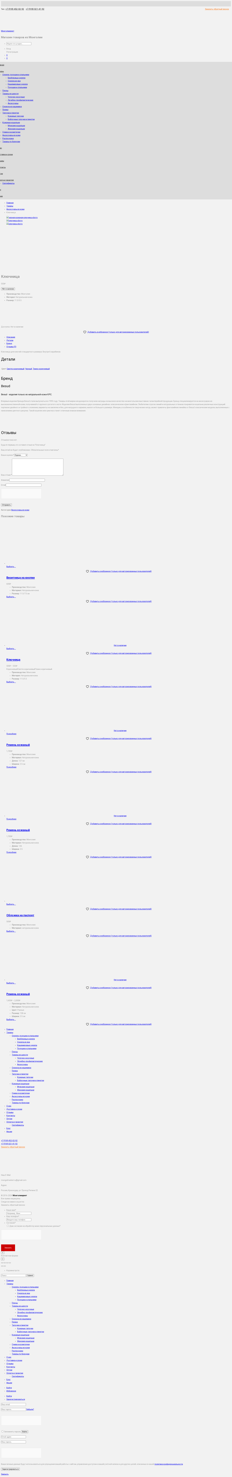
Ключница (13, 659)
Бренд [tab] (9, 343)
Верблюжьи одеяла (16, 78)
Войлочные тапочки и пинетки (21, 119)
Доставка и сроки (14, 1109)
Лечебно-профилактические (20, 100)
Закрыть (5, 1474)
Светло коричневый (15, 369)
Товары (9, 1032)
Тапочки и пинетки (10, 113)
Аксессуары (13, 103)
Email (3, 485)
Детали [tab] (9, 340)
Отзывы (9, 1112)
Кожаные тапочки (16, 116)
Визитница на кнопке (20, 577)
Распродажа (8, 138)
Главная (10, 1029)
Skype (6, 3)
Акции (9, 1131)
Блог (8, 1128)
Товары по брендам (11, 142)
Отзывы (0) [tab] (11, 347)
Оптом (9, 1119)
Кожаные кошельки (11, 122)
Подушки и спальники (17, 87)
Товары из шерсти (10, 94)
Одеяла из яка (14, 81)
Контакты (10, 1116)
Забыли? (30, 1409)
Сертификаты (8, 183)
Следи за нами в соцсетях (12, 1202)
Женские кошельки (16, 129)
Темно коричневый (41, 369)
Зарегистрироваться (15, 1399)
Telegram (14, 3)
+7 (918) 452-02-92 (15, 9)
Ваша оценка (7, 455)
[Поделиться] (5, 1262)
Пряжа (5, 110)
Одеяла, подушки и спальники (15, 75)
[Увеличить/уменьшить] (10, 1262)
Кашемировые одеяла (18, 84)
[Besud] (8, 322)
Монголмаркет (7, 31)
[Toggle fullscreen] (7, 1262)
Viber (10, 3)
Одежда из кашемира (12, 106)
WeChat (18, 3)
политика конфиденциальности (169, 1464)
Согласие (11, 1223)
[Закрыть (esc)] (2, 1262)
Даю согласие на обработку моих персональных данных (35, 1226)
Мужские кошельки (16, 126)
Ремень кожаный (18, 744)
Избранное (11, 1391)
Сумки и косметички (11, 132)
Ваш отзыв (6, 475)
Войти (9, 1388)
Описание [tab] (10, 337)
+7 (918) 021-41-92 (35, 9)
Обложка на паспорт (20, 915)
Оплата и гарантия (14, 1122)
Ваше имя (11, 1210)
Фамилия (5, 480)
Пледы (5, 91)
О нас (8, 1106)
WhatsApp (2, 3)
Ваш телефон (12, 1216)
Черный (28, 369)
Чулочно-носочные (16, 97)
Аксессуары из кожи (11, 135)
